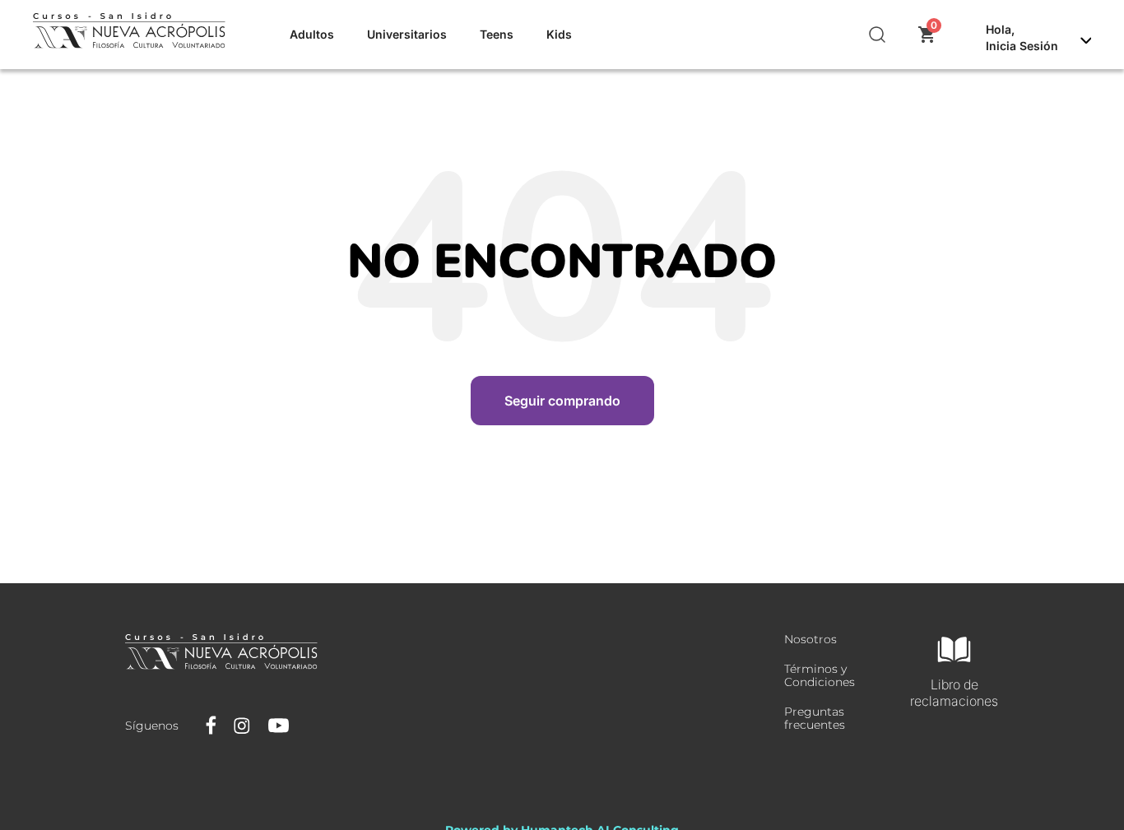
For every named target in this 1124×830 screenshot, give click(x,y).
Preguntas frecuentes (814, 718)
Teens (496, 34)
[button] (878, 34)
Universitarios (407, 34)
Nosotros (810, 639)
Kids (559, 34)
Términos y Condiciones (819, 675)
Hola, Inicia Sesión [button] (1021, 37)
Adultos (312, 34)
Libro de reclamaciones (954, 692)
